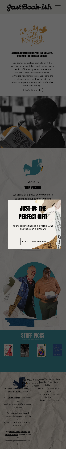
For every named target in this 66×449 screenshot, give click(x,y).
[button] (53, 204)
